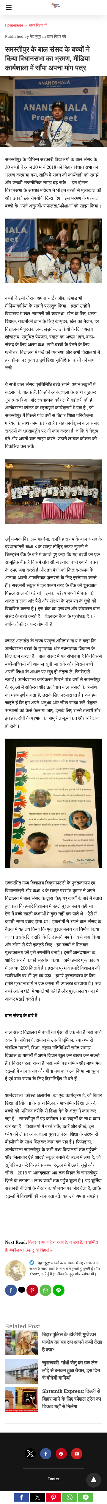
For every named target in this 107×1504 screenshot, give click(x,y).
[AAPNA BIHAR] (56, 2)
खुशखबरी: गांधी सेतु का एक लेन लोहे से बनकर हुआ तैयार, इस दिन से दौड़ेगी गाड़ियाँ (71, 1370)
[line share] (58, 1290)
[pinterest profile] (61, 1454)
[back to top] (93, 1480)
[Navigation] (7, 7)
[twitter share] (21, 1290)
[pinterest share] (32, 1290)
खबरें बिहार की (38, 25)
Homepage (14, 25)
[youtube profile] (76, 1454)
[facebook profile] (45, 1454)
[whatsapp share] (45, 1290)
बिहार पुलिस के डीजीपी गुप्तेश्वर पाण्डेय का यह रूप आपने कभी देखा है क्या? (72, 1342)
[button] (21, 1497)
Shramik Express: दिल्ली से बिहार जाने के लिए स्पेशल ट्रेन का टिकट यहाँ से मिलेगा (71, 1399)
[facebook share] (11, 1290)
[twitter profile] (30, 1454)
